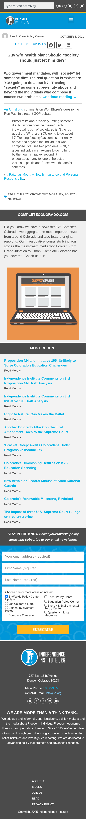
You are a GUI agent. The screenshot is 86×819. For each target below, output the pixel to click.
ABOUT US (38, 781)
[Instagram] (76, 6)
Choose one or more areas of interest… (30, 592)
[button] (71, 19)
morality (56, 194)
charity (23, 194)
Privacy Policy (43, 804)
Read (35, 798)
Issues (37, 786)
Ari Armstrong (13, 109)
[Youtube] (82, 6)
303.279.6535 (52, 688)
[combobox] (29, 5)
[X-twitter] (64, 6)
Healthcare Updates (30, 44)
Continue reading (60, 97)
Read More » (12, 370)
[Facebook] (58, 6)
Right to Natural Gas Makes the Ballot (34, 414)
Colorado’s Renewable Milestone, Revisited (38, 499)
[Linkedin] (70, 6)
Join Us (37, 792)
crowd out (38, 194)
